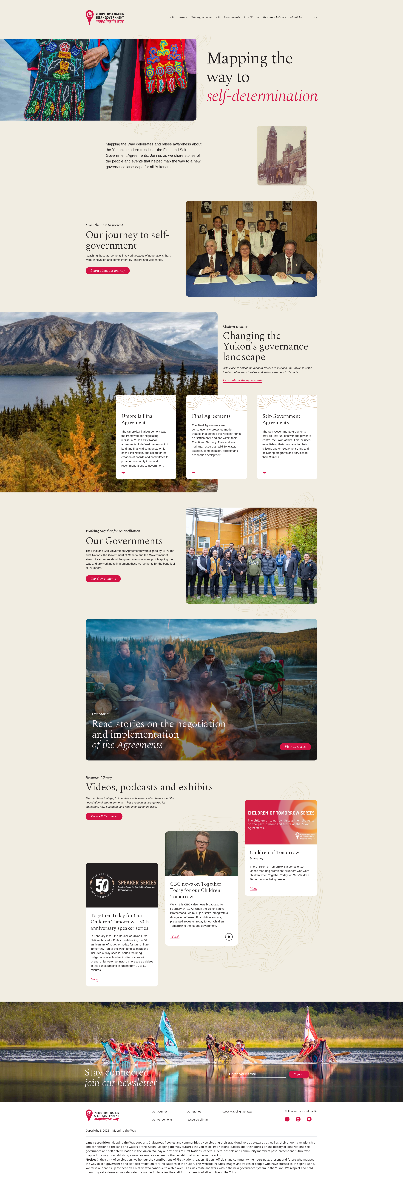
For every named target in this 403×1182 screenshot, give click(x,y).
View (94, 979)
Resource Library (274, 17)
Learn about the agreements (242, 380)
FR (315, 17)
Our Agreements (201, 17)
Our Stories (251, 17)
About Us (296, 17)
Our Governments (228, 17)
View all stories (295, 746)
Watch (174, 937)
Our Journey (178, 17)
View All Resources (104, 816)
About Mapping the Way (237, 1111)
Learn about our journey (108, 270)
